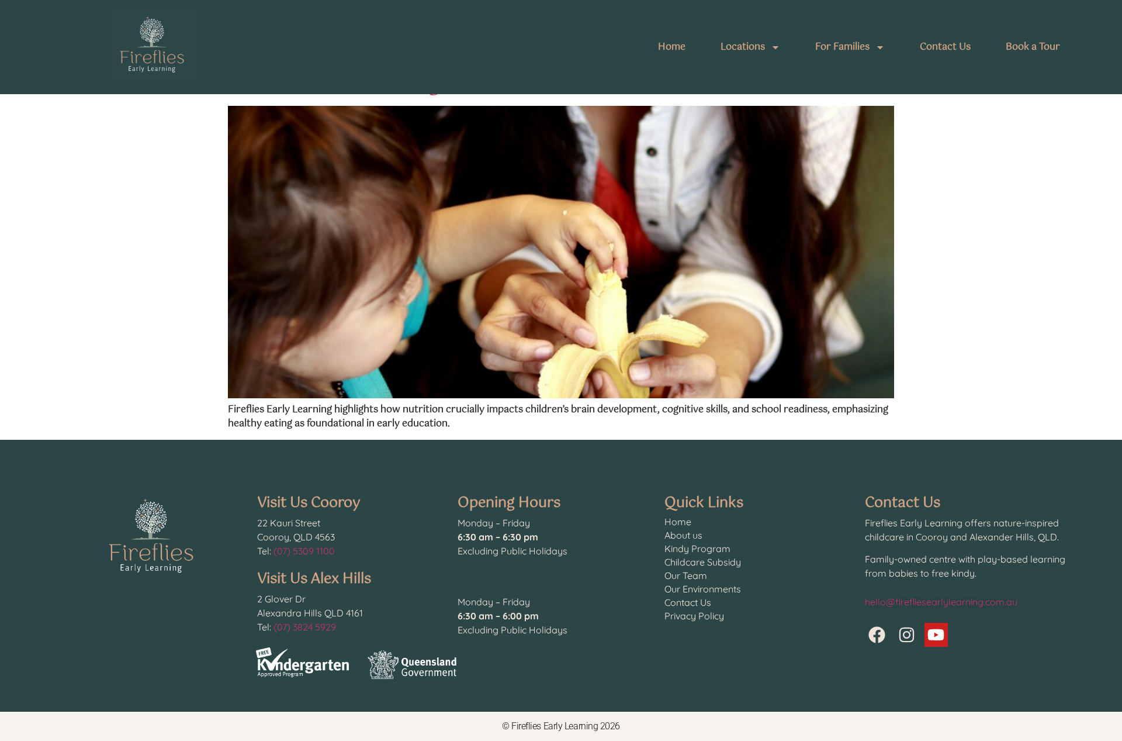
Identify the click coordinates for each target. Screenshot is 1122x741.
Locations (743, 47)
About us (683, 535)
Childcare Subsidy (702, 562)
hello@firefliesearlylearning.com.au (941, 602)
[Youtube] (936, 635)
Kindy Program (697, 548)
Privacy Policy (694, 616)
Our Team (685, 575)
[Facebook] (877, 635)
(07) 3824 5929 (304, 627)
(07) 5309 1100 (304, 551)
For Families (842, 47)
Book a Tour (1033, 47)
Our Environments (702, 589)
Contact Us (945, 47)
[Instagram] (907, 635)
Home (671, 47)
